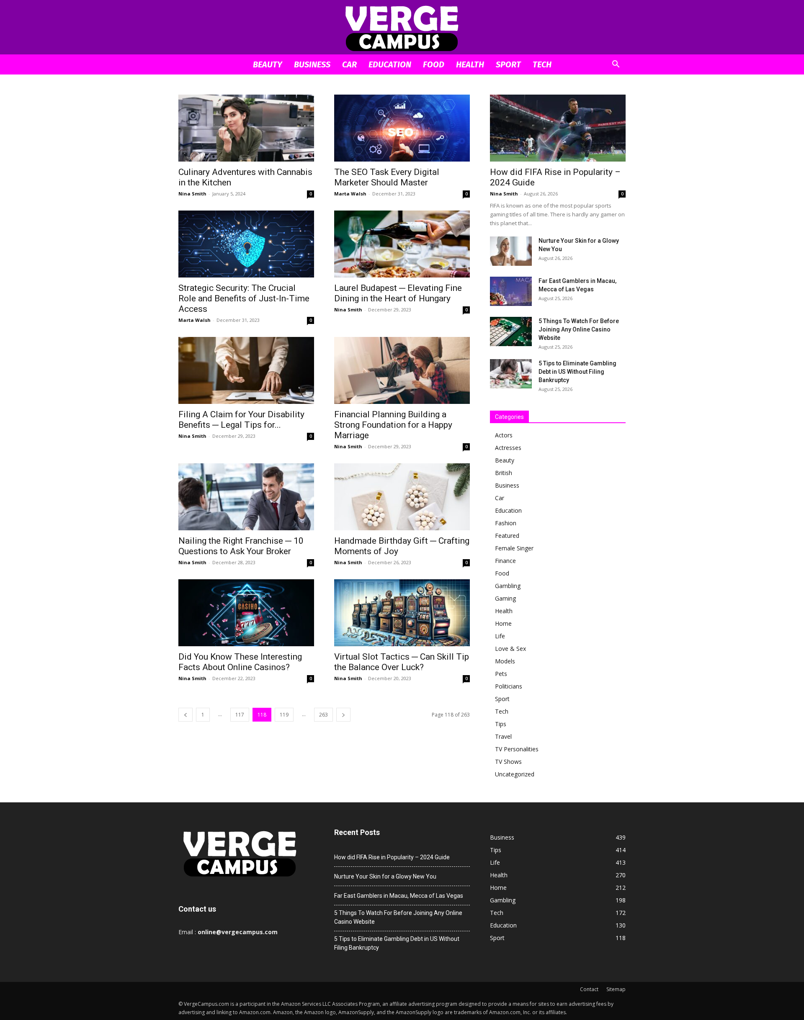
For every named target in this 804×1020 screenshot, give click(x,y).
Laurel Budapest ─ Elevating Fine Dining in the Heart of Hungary (398, 293)
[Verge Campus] (402, 27)
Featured (507, 536)
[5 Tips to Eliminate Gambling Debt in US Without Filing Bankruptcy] (511, 373)
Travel (503, 736)
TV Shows (508, 762)
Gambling (508, 586)
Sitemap (616, 989)
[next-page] (343, 715)
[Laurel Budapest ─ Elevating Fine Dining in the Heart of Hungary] (402, 244)
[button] (616, 65)
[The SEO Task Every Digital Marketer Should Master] (402, 128)
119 (284, 714)
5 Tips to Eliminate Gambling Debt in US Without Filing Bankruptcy (577, 371)
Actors (504, 435)
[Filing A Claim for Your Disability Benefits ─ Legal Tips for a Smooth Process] (246, 370)
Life (500, 636)
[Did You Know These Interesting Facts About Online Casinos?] (246, 612)
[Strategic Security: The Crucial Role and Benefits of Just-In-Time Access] (246, 244)
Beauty (267, 64)
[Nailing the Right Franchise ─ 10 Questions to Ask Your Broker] (246, 496)
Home (503, 623)
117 (239, 714)
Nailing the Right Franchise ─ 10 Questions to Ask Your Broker (241, 546)
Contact (589, 989)
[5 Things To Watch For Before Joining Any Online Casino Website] (511, 331)
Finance (505, 561)
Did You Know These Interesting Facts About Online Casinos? (240, 662)
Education (389, 64)
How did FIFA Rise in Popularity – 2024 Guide (392, 857)
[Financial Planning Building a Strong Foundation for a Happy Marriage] (402, 370)
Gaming (505, 598)
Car (349, 64)
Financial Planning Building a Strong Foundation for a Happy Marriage (393, 424)
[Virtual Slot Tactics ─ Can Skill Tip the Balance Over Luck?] (402, 612)
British (503, 473)
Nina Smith (192, 193)
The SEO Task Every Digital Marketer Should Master (386, 177)
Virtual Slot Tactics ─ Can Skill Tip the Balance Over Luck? (401, 662)
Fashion (505, 523)
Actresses (508, 448)
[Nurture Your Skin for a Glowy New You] (511, 251)
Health (470, 64)
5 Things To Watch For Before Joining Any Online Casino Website (579, 329)
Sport (508, 64)
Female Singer (514, 548)
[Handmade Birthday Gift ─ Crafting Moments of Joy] (402, 496)
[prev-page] (185, 715)
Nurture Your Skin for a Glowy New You (385, 876)
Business (312, 64)
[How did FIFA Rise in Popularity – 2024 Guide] (558, 128)
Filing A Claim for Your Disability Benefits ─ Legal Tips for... (241, 419)
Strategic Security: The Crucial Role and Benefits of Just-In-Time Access (243, 298)
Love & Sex (510, 649)
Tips (500, 724)
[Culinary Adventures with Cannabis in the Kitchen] (246, 128)
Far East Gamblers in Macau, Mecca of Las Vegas (398, 895)
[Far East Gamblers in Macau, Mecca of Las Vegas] (511, 291)
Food (433, 64)
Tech (542, 64)
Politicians (508, 686)
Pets (501, 674)
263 (323, 714)
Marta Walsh (350, 193)
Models (505, 661)
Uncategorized (514, 774)
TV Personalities (517, 749)
